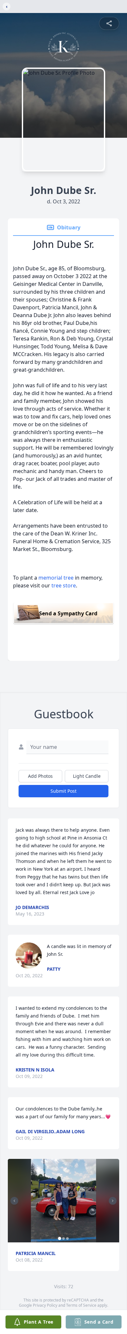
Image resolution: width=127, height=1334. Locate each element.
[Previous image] (14, 1201)
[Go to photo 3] (67, 1238)
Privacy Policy (45, 1305)
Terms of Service (81, 1305)
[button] (63, 1200)
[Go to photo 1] (59, 1238)
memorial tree (56, 577)
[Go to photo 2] (63, 1238)
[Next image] (113, 1201)
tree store (63, 585)
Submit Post (63, 791)
